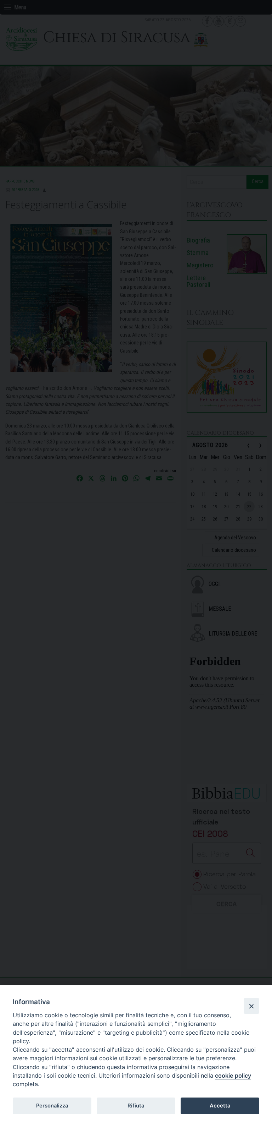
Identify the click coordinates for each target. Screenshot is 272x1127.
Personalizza (52, 1105)
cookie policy (233, 1075)
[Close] (251, 1006)
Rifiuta (136, 1105)
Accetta (220, 1105)
